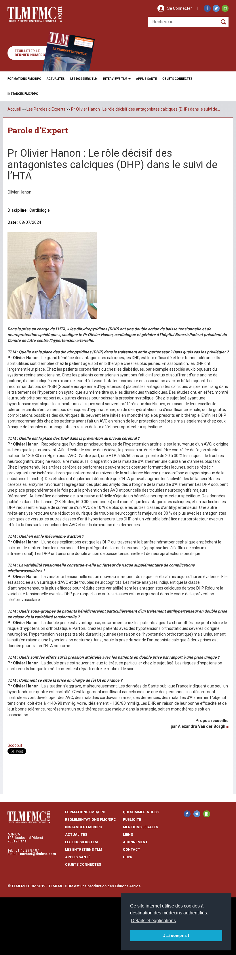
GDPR (127, 857)
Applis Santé (146, 78)
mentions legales (140, 827)
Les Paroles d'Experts (45, 109)
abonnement (135, 842)
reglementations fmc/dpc (90, 820)
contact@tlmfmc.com (38, 854)
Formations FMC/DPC (24, 78)
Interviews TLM (115, 78)
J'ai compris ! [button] (176, 935)
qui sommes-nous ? (141, 812)
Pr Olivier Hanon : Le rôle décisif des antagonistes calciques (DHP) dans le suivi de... (145, 109)
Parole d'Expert (37, 130)
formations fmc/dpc (85, 812)
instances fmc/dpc (83, 827)
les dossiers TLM (81, 842)
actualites (76, 835)
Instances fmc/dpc (22, 93)
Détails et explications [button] (153, 920)
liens (128, 835)
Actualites (56, 78)
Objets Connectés (83, 865)
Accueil (14, 109)
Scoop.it (14, 745)
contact (131, 850)
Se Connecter (179, 8)
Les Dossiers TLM (84, 78)
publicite (132, 820)
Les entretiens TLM (83, 850)
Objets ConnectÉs (177, 78)
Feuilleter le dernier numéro (30, 53)
